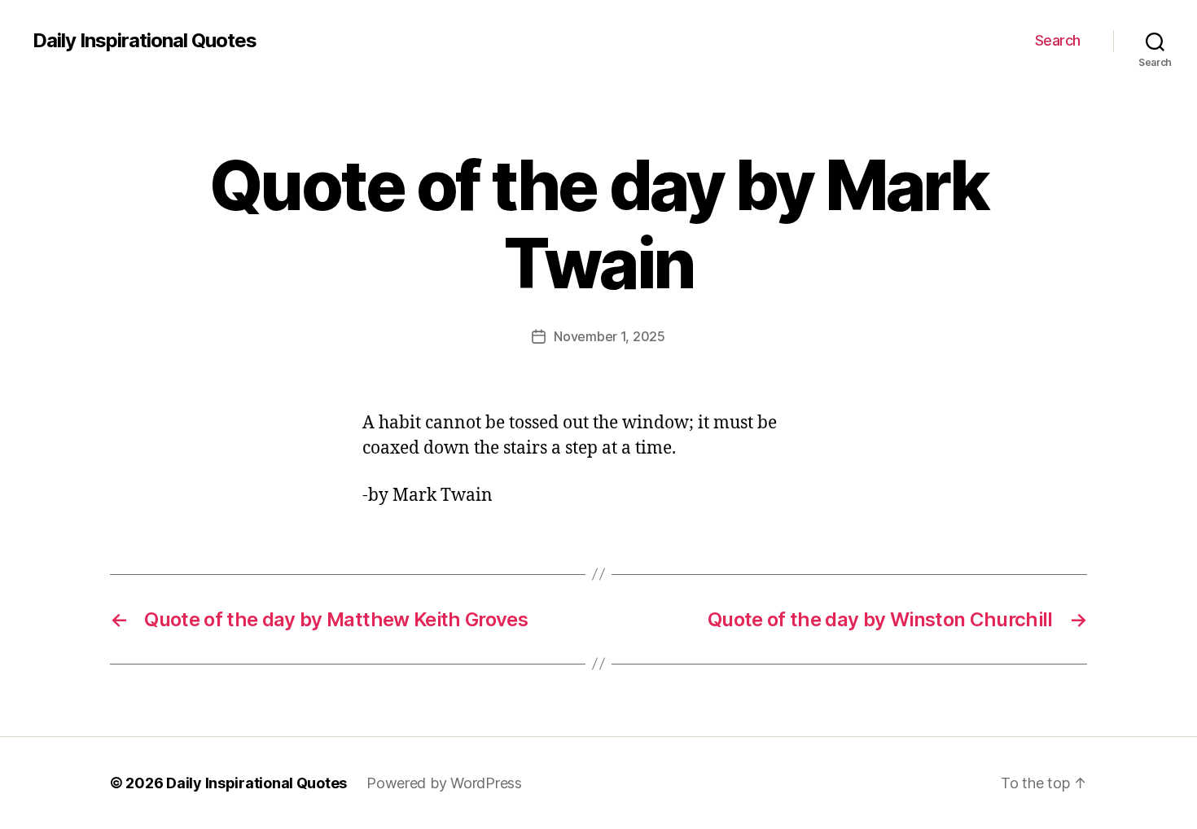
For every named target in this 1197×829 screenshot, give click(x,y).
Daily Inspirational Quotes (144, 40)
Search (1058, 40)
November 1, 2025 (609, 336)
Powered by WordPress (444, 783)
